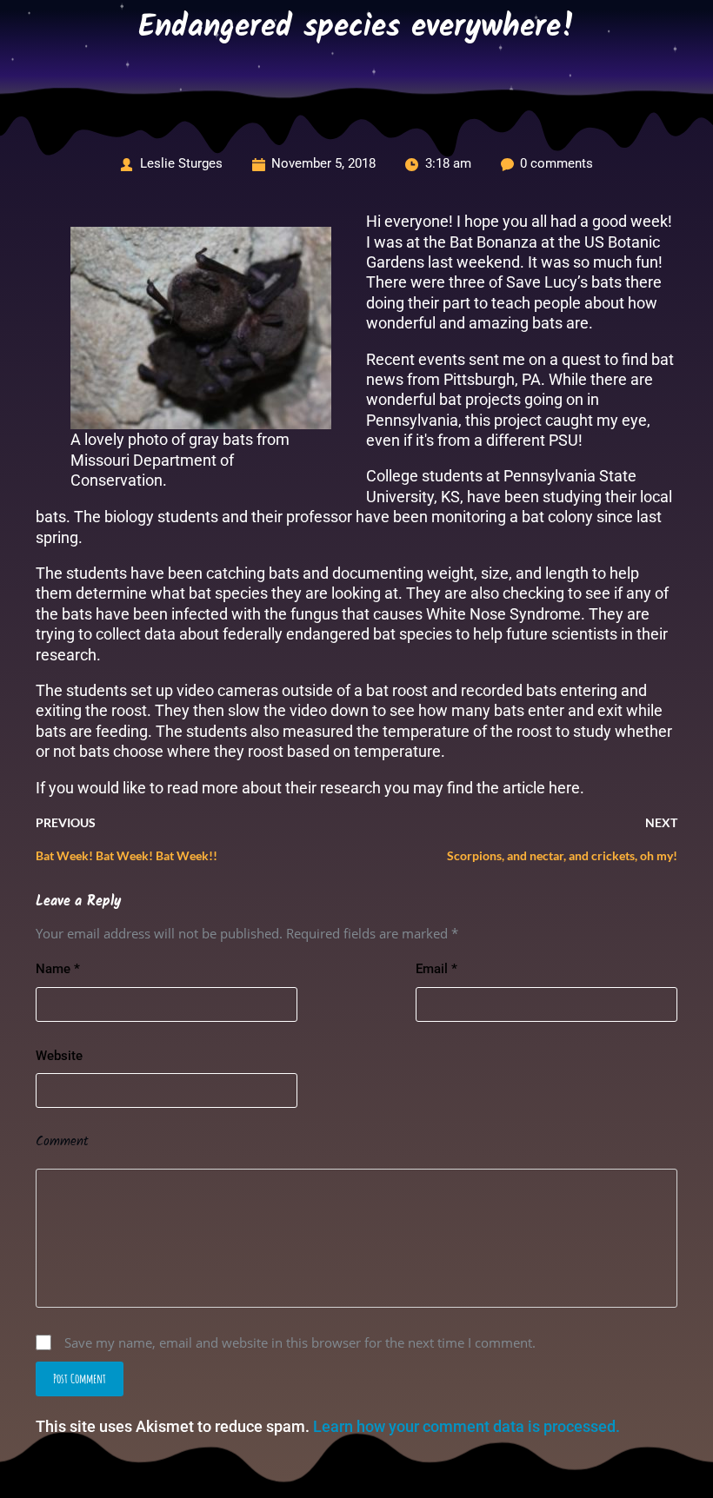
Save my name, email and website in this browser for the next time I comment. (300, 1342)
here (564, 788)
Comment (62, 1141)
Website (59, 1056)
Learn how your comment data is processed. (466, 1426)
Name (58, 969)
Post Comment (79, 1378)
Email (436, 969)
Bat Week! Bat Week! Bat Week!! (126, 855)
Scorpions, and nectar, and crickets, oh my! (562, 855)
